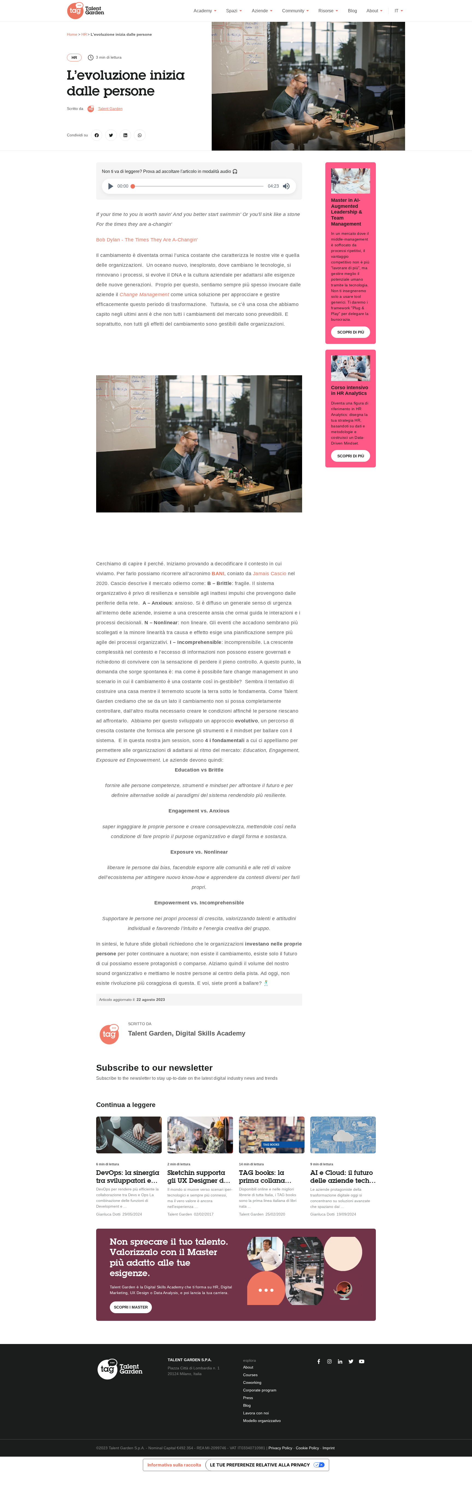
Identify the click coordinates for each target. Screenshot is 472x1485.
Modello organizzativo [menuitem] (262, 1420)
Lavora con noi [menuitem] (256, 1413)
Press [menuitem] (248, 1398)
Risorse (326, 10)
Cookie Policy (307, 1448)
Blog (352, 10)
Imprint (329, 1448)
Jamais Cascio (270, 573)
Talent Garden (110, 108)
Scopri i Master (131, 1307)
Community (293, 10)
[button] (110, 186)
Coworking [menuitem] (252, 1382)
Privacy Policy (280, 1448)
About (372, 10)
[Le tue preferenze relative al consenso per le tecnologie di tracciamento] (4, 1479)
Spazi (231, 10)
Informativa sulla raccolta (174, 1465)
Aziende (260, 10)
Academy (203, 10)
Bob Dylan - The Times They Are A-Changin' (147, 239)
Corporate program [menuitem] (259, 1390)
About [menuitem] (248, 1367)
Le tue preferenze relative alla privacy (260, 1465)
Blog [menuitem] (247, 1405)
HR (74, 57)
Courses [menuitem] (250, 1375)
